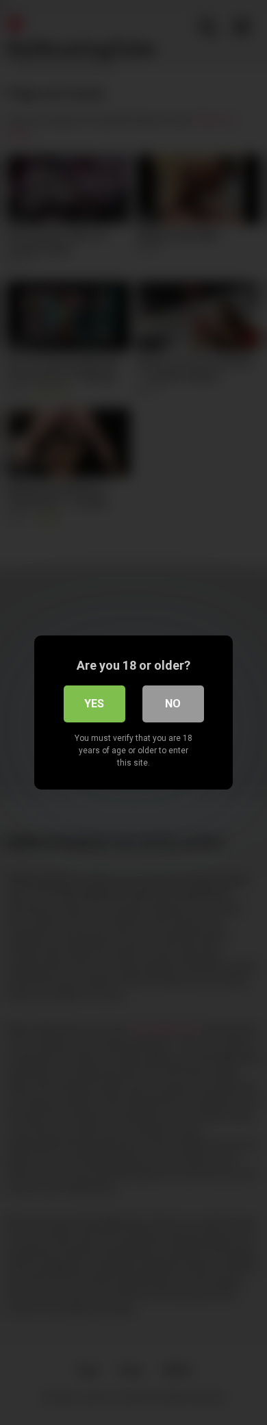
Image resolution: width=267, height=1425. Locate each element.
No (173, 703)
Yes (94, 703)
